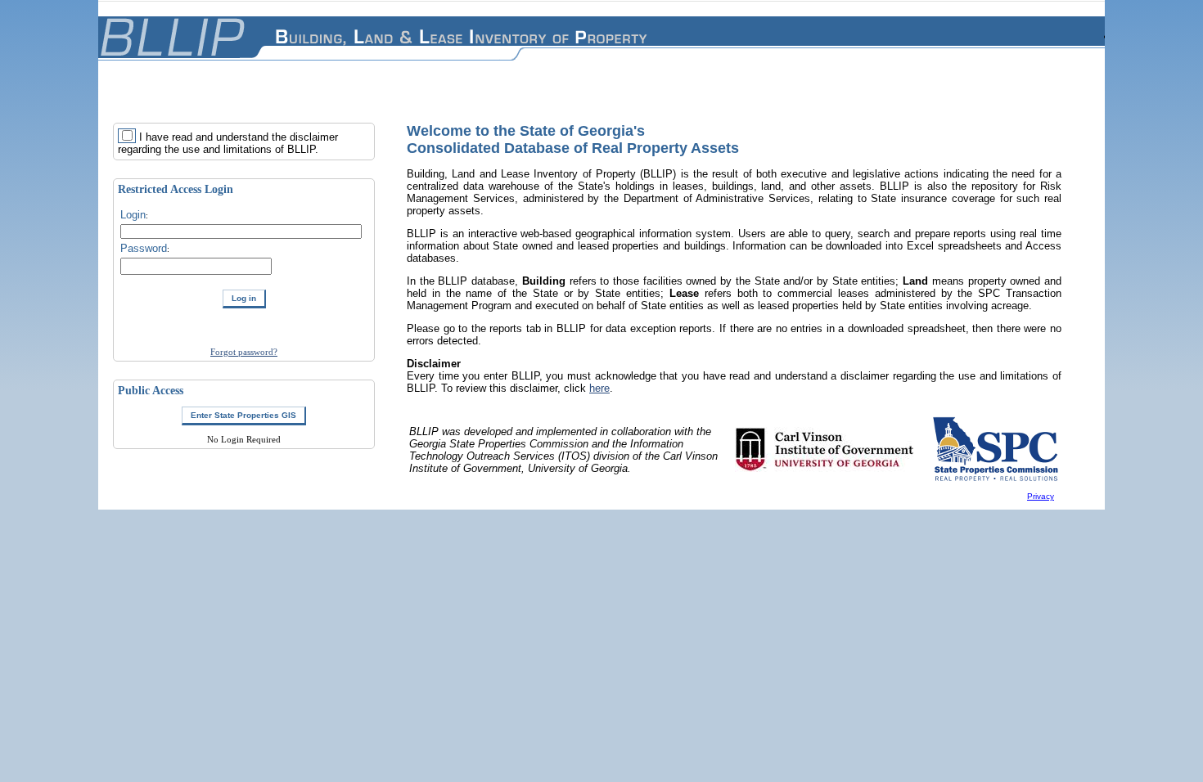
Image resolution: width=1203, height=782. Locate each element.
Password (143, 248)
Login (133, 215)
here (599, 388)
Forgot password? (243, 352)
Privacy (1040, 496)
